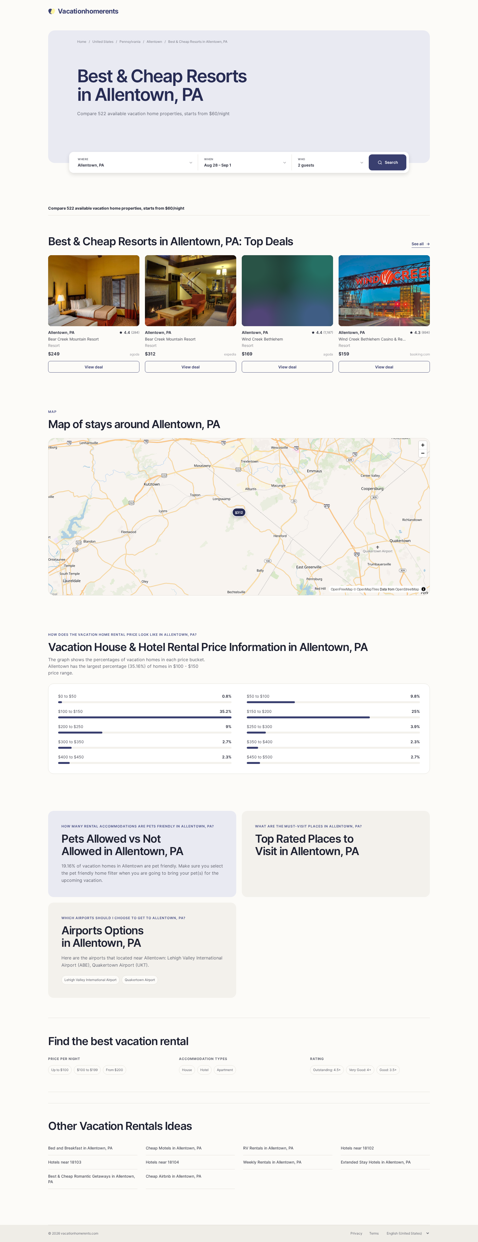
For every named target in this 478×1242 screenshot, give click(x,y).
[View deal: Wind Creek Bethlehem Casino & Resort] (384, 290)
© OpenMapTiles (366, 589)
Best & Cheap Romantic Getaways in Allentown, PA (91, 1179)
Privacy (356, 1233)
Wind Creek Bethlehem (262, 339)
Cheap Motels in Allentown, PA (174, 1148)
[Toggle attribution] (423, 589)
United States (102, 41)
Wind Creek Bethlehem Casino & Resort (374, 339)
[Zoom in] (423, 445)
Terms (374, 1233)
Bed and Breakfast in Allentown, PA (80, 1148)
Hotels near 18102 (357, 1148)
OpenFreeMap (342, 589)
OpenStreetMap (407, 589)
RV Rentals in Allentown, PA (268, 1148)
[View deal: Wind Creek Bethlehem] (287, 290)
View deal (94, 367)
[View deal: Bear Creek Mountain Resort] (93, 290)
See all (421, 243)
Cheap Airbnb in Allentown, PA (173, 1176)
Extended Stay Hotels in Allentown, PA (376, 1162)
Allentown (154, 41)
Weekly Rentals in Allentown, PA (272, 1162)
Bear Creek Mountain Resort (73, 339)
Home (81, 41)
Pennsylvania (130, 41)
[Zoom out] (423, 453)
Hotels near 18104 (162, 1162)
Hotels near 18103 (64, 1162)
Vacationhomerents (88, 11)
